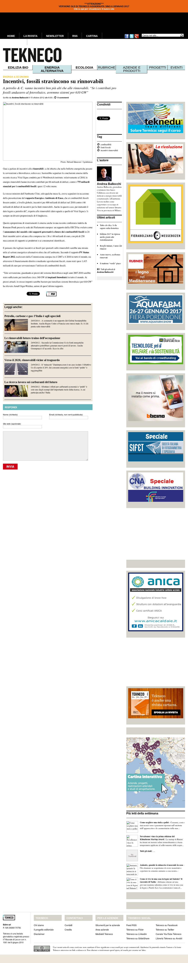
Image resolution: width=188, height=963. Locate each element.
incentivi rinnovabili (109, 150)
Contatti (68, 925)
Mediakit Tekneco (104, 933)
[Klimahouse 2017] (155, 242)
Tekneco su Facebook (167, 925)
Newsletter (55, 35)
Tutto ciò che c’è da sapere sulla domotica (109, 227)
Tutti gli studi (146, 851)
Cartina (92, 35)
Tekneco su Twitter (165, 929)
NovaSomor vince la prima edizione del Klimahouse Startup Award (157, 838)
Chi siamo (39, 925)
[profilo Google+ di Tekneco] (136, 38)
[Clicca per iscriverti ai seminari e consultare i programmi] (155, 500)
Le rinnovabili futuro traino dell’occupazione (32, 338)
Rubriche (106, 67)
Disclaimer (39, 933)
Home (11, 35)
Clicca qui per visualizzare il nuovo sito (94, 9)
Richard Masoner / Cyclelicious (80, 162)
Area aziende (102, 929)
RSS (74, 35)
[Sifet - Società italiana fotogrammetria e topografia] (155, 460)
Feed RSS (131, 925)
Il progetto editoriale (44, 929)
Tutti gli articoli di (106, 270)
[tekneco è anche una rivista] (155, 717)
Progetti (157, 67)
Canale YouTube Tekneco (168, 933)
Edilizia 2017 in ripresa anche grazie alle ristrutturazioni (110, 236)
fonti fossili (106, 147)
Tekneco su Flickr (135, 929)
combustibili (106, 144)
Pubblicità (15, 41)
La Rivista (30, 35)
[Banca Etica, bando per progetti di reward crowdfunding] (155, 363)
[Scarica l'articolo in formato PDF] (51, 295)
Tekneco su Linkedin (136, 933)
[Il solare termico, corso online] (155, 132)
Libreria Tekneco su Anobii (169, 938)
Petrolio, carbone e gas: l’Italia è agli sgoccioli (32, 316)
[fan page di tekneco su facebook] (126, 38)
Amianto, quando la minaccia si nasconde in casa (161, 865)
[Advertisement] (155, 534)
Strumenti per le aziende (107, 925)
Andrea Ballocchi (20, 97)
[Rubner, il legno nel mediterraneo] (155, 282)
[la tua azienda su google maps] (155, 806)
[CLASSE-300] (155, 420)
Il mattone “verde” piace (110, 263)
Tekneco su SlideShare (137, 938)
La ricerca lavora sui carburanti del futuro (30, 382)
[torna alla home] (24, 55)
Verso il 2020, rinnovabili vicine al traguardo (32, 360)
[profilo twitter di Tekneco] (131, 38)
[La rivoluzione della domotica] (155, 172)
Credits (68, 929)
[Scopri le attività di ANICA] (155, 630)
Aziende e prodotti (131, 69)
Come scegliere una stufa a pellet (154, 822)
